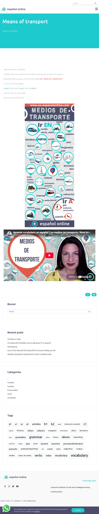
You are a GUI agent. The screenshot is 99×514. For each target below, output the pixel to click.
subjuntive (68, 449)
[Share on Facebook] (87, 294)
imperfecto (78, 437)
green (48, 437)
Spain (58, 449)
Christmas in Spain (14, 339)
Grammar (10, 386)
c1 (85, 424)
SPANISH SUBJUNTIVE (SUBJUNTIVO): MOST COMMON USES (29, 354)
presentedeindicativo (73, 444)
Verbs (9, 394)
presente (56, 444)
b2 (52, 424)
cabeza (11, 430)
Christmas (20, 431)
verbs (38, 455)
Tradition (79, 449)
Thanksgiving (12, 347)
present (44, 444)
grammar (35, 437)
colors (30, 430)
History (55, 437)
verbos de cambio (24, 455)
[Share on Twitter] (94, 294)
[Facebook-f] (5, 486)
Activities (10, 383)
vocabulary (61, 455)
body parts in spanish (72, 424)
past (28, 444)
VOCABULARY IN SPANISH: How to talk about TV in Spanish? (29, 343)
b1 (46, 424)
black (59, 424)
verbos (12, 455)
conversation (64, 430)
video (48, 455)
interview (12, 443)
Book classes (22, 501)
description (84, 431)
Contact (32, 501)
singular (50, 449)
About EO (5, 501)
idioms (66, 437)
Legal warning (84, 487)
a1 (10, 424)
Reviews (27, 501)
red (43, 449)
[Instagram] (9, 486)
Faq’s (34, 501)
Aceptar (78, 510)
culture (73, 431)
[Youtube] (17, 486)
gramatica (20, 437)
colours (41, 430)
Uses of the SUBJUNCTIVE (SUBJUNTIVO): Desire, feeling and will (31, 350)
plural (35, 444)
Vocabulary (11, 398)
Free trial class (89, 481)
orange (20, 443)
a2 (22, 424)
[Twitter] (13, 486)
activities (36, 424)
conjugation (52, 431)
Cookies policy (56, 492)
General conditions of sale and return (65, 487)
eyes (10, 437)
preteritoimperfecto (29, 449)
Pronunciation (12, 390)
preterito (13, 449)
